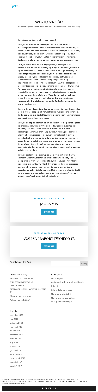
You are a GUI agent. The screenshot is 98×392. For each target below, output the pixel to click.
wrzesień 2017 (16, 362)
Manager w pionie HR (61, 294)
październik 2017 (17, 358)
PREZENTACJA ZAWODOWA (22, 278)
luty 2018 (14, 342)
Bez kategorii (57, 278)
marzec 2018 (15, 338)
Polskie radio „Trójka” (20, 300)
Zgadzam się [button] (49, 388)
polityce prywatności (69, 381)
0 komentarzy (74, 26)
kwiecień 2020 (16, 323)
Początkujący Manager (61, 301)
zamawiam (49, 212)
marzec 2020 (16, 327)
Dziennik (55, 286)
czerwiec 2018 (16, 334)
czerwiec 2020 (16, 315)
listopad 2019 (16, 331)
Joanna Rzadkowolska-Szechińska (50, 26)
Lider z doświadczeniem (62, 290)
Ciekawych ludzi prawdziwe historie (67, 282)
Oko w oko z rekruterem (21, 296)
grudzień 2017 (16, 350)
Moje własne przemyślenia (63, 298)
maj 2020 (14, 319)
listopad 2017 (16, 354)
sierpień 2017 (16, 366)
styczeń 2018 (16, 346)
